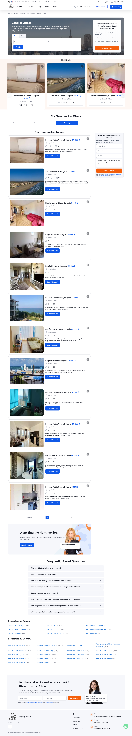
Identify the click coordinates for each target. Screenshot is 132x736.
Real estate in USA (44, 658)
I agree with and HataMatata (110, 175)
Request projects (107, 48)
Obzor (30, 101)
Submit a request (109, 170)
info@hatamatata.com (102, 729)
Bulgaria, (25, 101)
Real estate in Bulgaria (16, 645)
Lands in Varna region (94, 626)
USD (98, 2)
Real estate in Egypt (45, 662)
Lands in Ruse (91, 633)
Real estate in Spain (74, 645)
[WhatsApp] (125, 726)
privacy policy (104, 175)
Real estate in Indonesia (17, 651)
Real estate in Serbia (104, 658)
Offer (54, 2)
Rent (46, 7)
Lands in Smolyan (15, 633)
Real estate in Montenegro (47, 645)
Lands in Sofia (52, 626)
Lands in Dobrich (53, 629)
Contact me (74, 698)
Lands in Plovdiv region (17, 629)
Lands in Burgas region (17, 626)
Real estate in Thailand (75, 654)
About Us (76, 721)
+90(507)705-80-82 (101, 722)
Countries (20, 7)
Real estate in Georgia (75, 658)
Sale (15, 36)
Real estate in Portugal (75, 651)
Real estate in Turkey (45, 651)
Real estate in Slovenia (17, 662)
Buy (39, 7)
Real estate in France (16, 658)
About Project (36, 2)
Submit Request (100, 7)
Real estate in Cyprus (16, 654)
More (55, 7)
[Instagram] (10, 727)
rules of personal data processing (113, 174)
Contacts (46, 2)
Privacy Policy (78, 728)
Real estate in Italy (44, 654)
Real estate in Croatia (104, 651)
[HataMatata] (12, 716)
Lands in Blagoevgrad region (97, 629)
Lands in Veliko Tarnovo (56, 633)
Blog (74, 714)
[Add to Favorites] (42, 66)
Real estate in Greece (104, 654)
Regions (30, 7)
